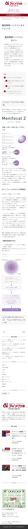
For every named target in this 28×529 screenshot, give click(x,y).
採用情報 (10, 523)
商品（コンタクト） (6, 377)
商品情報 (4, 374)
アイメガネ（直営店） (6, 521)
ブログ (3, 372)
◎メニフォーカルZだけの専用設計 (15, 87)
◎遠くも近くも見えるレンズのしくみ (16, 82)
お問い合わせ (5, 523)
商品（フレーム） (6, 379)
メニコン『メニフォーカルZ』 (14, 77)
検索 (24, 332)
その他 (3, 369)
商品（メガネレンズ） (7, 381)
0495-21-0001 (14, 10)
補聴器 (3, 386)
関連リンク (18, 521)
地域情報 (4, 384)
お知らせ (4, 365)
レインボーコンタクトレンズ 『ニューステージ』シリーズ (14, 92)
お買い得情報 (5, 367)
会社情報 (14, 521)
